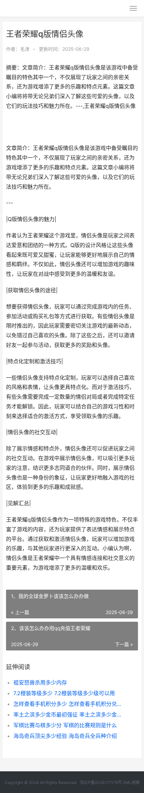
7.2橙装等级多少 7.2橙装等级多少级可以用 (64, 693)
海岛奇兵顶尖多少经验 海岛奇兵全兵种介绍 (65, 736)
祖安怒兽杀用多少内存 (40, 682)
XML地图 (131, 782)
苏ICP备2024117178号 (101, 782)
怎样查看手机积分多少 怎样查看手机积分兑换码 (69, 704)
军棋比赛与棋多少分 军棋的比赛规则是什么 (65, 725)
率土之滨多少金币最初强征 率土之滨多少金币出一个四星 (69, 714)
